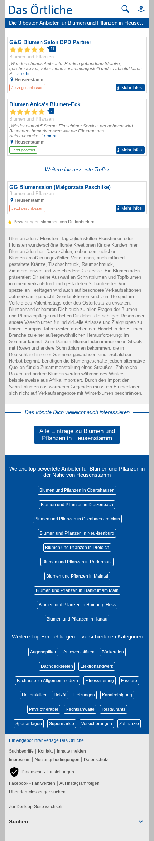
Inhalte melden (71, 751)
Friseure (129, 680)
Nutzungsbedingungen (57, 759)
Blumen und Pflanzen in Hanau (77, 619)
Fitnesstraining (99, 680)
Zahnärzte (129, 723)
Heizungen (84, 694)
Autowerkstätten (79, 652)
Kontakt (45, 751)
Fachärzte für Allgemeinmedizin (47, 680)
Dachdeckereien (57, 666)
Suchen (18, 821)
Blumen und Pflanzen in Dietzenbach (77, 504)
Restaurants (113, 709)
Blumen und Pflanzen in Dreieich (77, 547)
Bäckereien (113, 652)
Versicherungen (96, 723)
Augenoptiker (43, 652)
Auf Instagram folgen (79, 783)
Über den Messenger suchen (37, 791)
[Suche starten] (125, 9)
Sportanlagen (28, 723)
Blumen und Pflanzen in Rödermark (77, 561)
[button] (138, 8)
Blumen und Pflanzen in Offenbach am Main (77, 518)
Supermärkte (61, 723)
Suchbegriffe (21, 751)
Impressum (19, 759)
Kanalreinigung (117, 694)
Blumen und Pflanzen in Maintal (77, 576)
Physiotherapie (43, 709)
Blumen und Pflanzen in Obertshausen (77, 490)
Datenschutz (96, 759)
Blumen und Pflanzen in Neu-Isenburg (77, 533)
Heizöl (60, 694)
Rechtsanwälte (80, 709)
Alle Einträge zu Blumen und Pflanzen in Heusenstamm (77, 435)
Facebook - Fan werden (32, 783)
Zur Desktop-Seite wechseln (36, 806)
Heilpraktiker (34, 694)
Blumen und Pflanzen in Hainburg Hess (77, 604)
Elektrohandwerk (96, 666)
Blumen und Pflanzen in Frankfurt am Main (77, 590)
